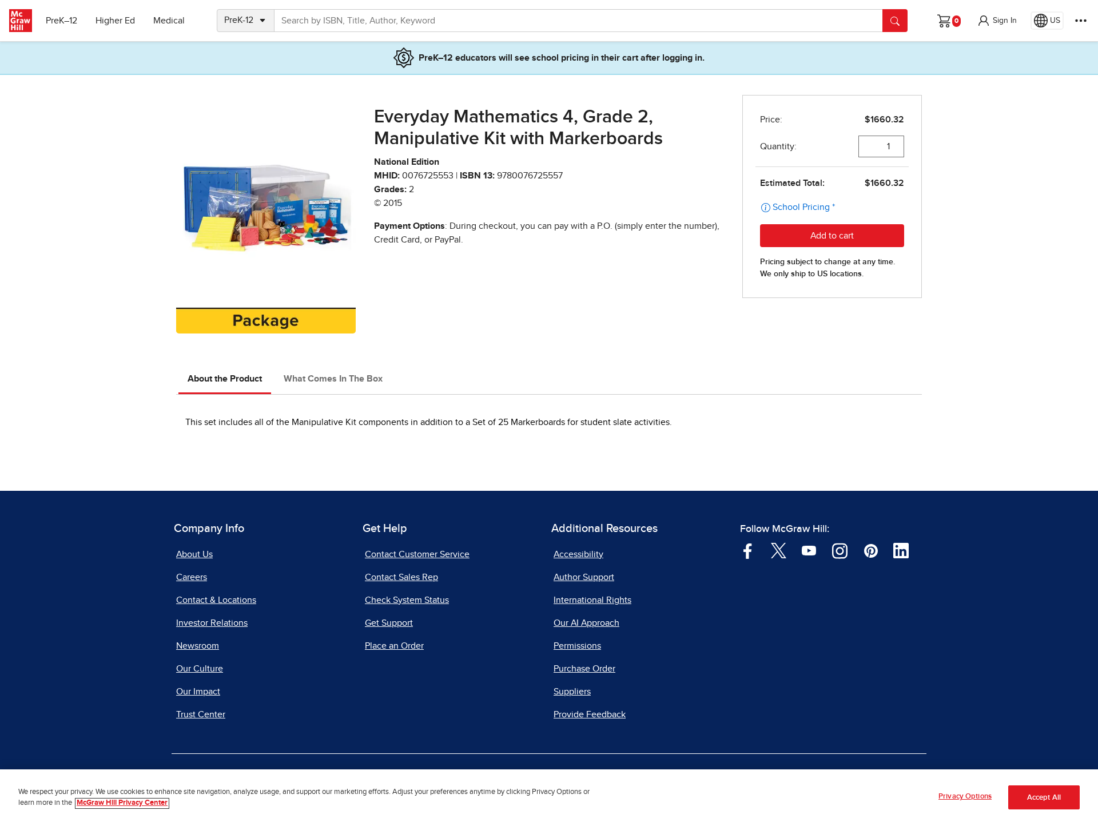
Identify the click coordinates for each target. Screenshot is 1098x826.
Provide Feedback (590, 714)
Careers (191, 577)
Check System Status (407, 600)
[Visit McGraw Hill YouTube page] (809, 549)
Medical (169, 20)
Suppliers (572, 691)
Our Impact (198, 691)
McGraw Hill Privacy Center (122, 803)
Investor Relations (212, 623)
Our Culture (199, 668)
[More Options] (1081, 21)
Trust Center (200, 714)
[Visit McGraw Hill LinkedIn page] (901, 549)
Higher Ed (115, 20)
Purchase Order (584, 668)
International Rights (592, 600)
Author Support (584, 577)
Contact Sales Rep (401, 577)
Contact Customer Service (417, 554)
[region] (549, 797)
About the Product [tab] (225, 378)
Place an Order (394, 645)
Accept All (1044, 797)
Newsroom (197, 645)
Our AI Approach (586, 623)
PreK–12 (61, 20)
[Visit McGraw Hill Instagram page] (840, 549)
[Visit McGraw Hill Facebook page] (747, 549)
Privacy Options (965, 796)
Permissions (577, 645)
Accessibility (578, 554)
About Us (194, 554)
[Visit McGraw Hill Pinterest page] (870, 549)
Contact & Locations (216, 600)
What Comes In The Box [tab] (333, 378)
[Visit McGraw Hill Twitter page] (778, 549)
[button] (996, 21)
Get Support (389, 623)
